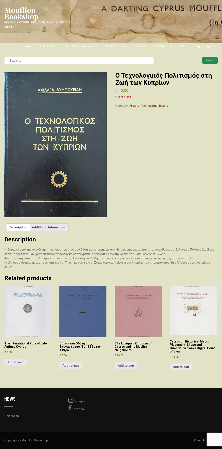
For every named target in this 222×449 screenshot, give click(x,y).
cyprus (152, 105)
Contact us (163, 46)
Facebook (78, 409)
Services (140, 46)
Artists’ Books (116, 46)
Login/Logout (204, 46)
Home (27, 46)
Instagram (80, 401)
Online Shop (48, 46)
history (163, 105)
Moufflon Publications (81, 46)
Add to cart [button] (15, 362)
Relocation (11, 416)
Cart (183, 46)
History (134, 105)
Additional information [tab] (48, 227)
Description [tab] (18, 227)
